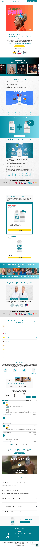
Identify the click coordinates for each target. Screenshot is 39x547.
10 (22, 444)
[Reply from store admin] (7, 411)
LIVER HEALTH (7, 437)
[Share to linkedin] (34, 414)
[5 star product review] (7, 427)
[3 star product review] (7, 404)
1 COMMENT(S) (7, 407)
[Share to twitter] (35, 414)
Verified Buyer (8, 403)
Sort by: (27, 400)
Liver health (7, 405)
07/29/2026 (35, 402)
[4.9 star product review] (14, 52)
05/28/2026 (35, 434)
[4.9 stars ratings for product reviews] (7, 396)
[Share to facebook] (33, 414)
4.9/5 (8, 394)
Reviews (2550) (5, 400)
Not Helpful (8, 414)
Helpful (5, 414)
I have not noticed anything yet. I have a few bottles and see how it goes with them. (15, 406)
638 (26, 444)
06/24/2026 (35, 425)
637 (25, 444)
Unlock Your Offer (31, 1)
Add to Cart (19, 230)
